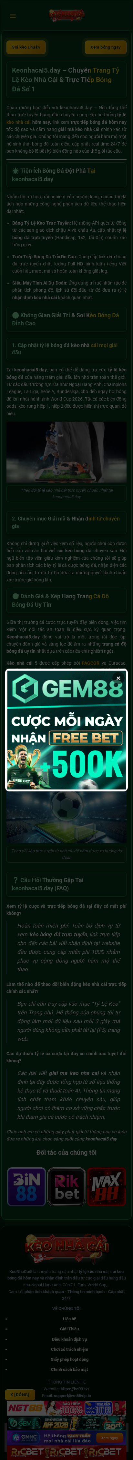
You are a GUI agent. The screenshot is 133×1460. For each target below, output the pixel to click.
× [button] (118, 678)
